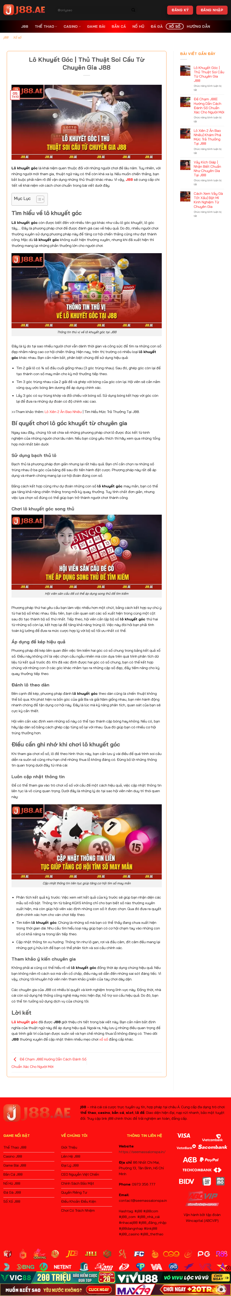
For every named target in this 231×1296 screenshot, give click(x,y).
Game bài (96, 26)
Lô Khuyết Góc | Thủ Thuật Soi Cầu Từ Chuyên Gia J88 (209, 74)
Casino (71, 26)
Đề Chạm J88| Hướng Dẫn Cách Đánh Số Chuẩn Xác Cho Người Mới (209, 105)
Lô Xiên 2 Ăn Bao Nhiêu (63, 411)
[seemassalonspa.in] (26, 10)
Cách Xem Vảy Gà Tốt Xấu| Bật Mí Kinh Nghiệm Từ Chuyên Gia (208, 200)
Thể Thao (44, 26)
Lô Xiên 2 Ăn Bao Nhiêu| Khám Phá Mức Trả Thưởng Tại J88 (207, 137)
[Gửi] (133, 10)
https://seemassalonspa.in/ (142, 1151)
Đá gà (157, 26)
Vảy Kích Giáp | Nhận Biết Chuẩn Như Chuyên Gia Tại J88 (207, 168)
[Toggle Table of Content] (38, 199)
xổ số (103, 1039)
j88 (24, 26)
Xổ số (175, 26)
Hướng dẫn (198, 26)
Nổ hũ (138, 26)
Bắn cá (119, 26)
